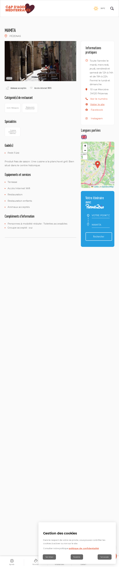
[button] (99, 98)
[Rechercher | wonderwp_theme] (112, 8)
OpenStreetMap (108, 186)
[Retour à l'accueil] (20, 8)
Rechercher (98, 236)
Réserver (36, 564)
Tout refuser (49, 557)
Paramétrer (76, 557)
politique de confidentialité (84, 548)
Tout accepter (104, 557)
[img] (6, 35)
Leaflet (96, 186)
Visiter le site (97, 104)
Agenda (11, 564)
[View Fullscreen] (85, 157)
